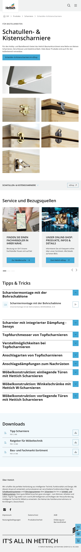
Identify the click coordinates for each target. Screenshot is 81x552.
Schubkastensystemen (11, 491)
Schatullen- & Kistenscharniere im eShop (21, 57)
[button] (72, 270)
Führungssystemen (32, 491)
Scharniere (48, 491)
